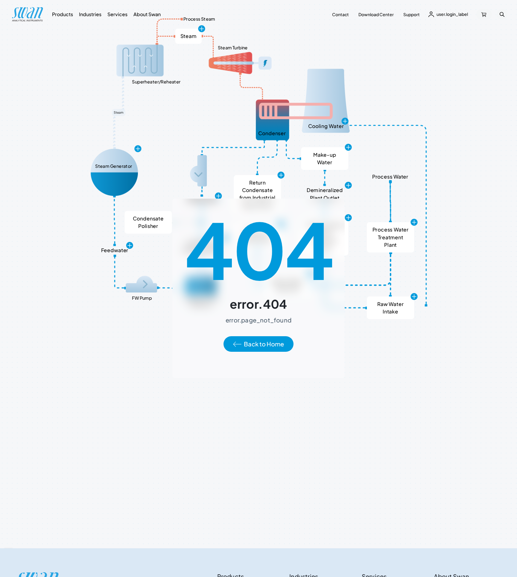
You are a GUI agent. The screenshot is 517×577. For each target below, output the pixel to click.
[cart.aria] (484, 14)
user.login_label (452, 14)
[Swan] (27, 14)
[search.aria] (502, 14)
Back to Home (264, 344)
